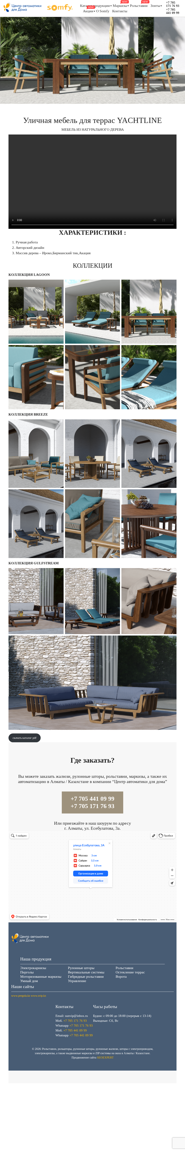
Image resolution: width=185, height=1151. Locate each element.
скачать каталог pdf (24, 737)
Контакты (119, 11)
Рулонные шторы (81, 968)
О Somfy (102, 11)
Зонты (155, 6)
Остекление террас (130, 972)
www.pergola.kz (20, 995)
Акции (88, 11)
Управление (77, 981)
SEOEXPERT (105, 1057)
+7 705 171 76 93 (172, 4)
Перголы (27, 972)
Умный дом (29, 981)
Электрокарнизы (33, 968)
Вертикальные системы (86, 972)
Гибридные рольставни (86, 976)
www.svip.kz (38, 995)
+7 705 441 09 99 (172, 11)
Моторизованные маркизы (40, 976)
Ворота (121, 976)
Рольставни (139, 6)
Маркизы (120, 6)
